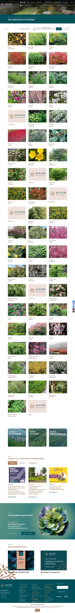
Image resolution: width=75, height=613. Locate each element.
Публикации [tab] (33, 463)
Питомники (38, 5)
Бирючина (11, 86)
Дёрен (10, 144)
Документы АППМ (22, 591)
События (46, 601)
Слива (51, 337)
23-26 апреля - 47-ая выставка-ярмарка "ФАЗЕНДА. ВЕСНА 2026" (57, 488)
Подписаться (62, 591)
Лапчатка (52, 221)
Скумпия (31, 337)
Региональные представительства (22, 601)
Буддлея (31, 86)
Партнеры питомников (36, 587)
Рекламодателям (22, 599)
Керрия (10, 202)
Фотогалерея (47, 597)
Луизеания (52, 240)
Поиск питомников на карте (37, 588)
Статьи (46, 595)
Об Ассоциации (29, 5)
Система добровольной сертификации (48, 587)
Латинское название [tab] (46, 27)
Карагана (52, 182)
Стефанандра (12, 376)
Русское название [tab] (37, 27)
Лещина (10, 240)
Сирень (10, 337)
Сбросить (66, 28)
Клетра (10, 221)
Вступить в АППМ (59, 2)
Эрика (30, 414)
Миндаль (52, 260)
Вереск (30, 105)
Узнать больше (13, 533)
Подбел (30, 279)
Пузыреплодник (13, 298)
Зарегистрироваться (28, 533)
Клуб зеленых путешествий (35, 599)
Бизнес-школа (35, 594)
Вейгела (10, 105)
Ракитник (31, 298)
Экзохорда (52, 395)
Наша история (21, 592)
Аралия (51, 47)
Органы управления (23, 587)
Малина (30, 260)
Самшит (51, 318)
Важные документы (22, 596)
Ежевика (51, 144)
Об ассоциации (23, 584)
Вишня (51, 105)
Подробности (12, 496)
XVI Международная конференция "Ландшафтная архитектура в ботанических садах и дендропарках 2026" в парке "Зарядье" (37, 490)
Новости (46, 593)
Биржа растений (60, 5)
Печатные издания (48, 5)
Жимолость (11, 163)
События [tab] (22, 463)
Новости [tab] (12, 463)
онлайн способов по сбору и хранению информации (47, 607)
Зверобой (31, 163)
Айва (9, 47)
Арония (10, 66)
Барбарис (31, 66)
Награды (20, 597)
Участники (34, 590)
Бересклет (52, 66)
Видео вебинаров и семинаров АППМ (37, 596)
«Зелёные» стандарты (49, 590)
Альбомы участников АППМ (49, 599)
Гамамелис (11, 124)
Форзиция (31, 376)
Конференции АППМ (48, 600)
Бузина (51, 86)
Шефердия (11, 395)
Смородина (11, 356)
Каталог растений (18, 17)
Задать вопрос (39, 2)
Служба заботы (48, 2)
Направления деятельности (24, 595)
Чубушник (52, 376)
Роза (9, 318)
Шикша (30, 395)
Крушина (31, 221)
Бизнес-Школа (70, 5)
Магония (10, 260)
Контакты (21, 588)
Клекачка (52, 202)
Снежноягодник (33, 356)
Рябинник (31, 318)
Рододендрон (53, 298)
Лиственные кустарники (31, 17)
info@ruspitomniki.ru (4, 597)
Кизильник (31, 202)
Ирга (50, 163)
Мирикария (11, 279)
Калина (10, 182)
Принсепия (52, 279)
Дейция (51, 124)
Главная (10, 17)
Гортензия (31, 124)
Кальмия (31, 182)
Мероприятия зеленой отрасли (37, 602)
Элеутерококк (12, 414)
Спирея (51, 356)
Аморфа (31, 47)
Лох (29, 240)
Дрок (30, 144)
